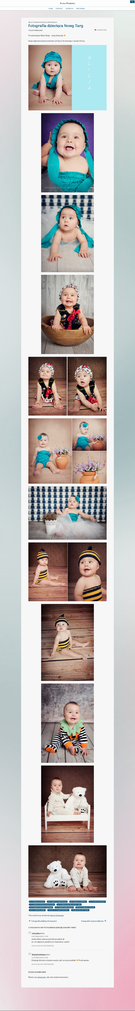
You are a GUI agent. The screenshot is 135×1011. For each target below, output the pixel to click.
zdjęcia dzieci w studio (80, 910)
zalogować (41, 977)
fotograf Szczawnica (78, 901)
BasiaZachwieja (38, 954)
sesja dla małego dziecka (85, 907)
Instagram (80, 8)
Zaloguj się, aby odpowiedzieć (43, 946)
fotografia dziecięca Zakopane (41, 907)
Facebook (69, 8)
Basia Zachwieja (57, 915)
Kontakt (59, 8)
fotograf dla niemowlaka (57, 901)
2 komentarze (102, 30)
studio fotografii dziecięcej (59, 910)
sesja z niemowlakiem (37, 910)
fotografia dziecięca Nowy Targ (69, 904)
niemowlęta (52, 22)
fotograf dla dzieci (37, 901)
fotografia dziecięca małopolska (42, 904)
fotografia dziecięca (38, 22)
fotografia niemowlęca (64, 907)
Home (51, 8)
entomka (36, 933)
